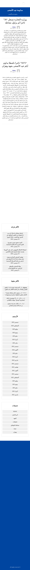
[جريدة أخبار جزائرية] (23, 4)
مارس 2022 (15, 360)
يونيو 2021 (15, 384)
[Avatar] (18, 27)
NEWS (15, 411)
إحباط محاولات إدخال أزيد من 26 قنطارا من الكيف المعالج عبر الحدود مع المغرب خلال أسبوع (15, 146)
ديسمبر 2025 (15, 322)
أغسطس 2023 (15, 325)
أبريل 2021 (15, 391)
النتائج (13, 215)
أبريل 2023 (15, 339)
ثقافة (14, 495)
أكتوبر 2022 (15, 350)
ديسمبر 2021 (15, 363)
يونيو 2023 (15, 332)
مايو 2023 (15, 336)
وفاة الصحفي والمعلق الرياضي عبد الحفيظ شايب (15, 267)
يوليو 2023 (15, 329)
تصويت (7, 215)
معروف (25, 287)
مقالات (14, 515)
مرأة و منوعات (14, 513)
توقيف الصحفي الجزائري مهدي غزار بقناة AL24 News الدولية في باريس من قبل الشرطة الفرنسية (15, 167)
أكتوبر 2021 (15, 370)
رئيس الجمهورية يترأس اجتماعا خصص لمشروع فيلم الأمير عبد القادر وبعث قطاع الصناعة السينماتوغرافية (15, 182)
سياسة (14, 486)
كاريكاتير (14, 493)
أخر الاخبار (15, 415)
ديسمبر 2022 (15, 346)
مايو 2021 (15, 387)
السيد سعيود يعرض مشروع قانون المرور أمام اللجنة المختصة (15, 243)
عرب (14, 509)
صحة (15, 428)
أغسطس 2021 (15, 377)
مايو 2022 (15, 353)
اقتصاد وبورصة (14, 491)
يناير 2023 (15, 343)
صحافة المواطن (15, 425)
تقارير (14, 505)
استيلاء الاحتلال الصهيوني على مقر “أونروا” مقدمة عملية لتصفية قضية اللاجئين (15, 160)
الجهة (15, 418)
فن (14, 511)
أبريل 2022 (15, 356)
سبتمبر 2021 (15, 374)
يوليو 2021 (15, 381)
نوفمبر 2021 (15, 367)
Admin (14, 27)
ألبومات (14, 497)
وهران (15, 432)
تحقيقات (15, 421)
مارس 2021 (15, 394)
